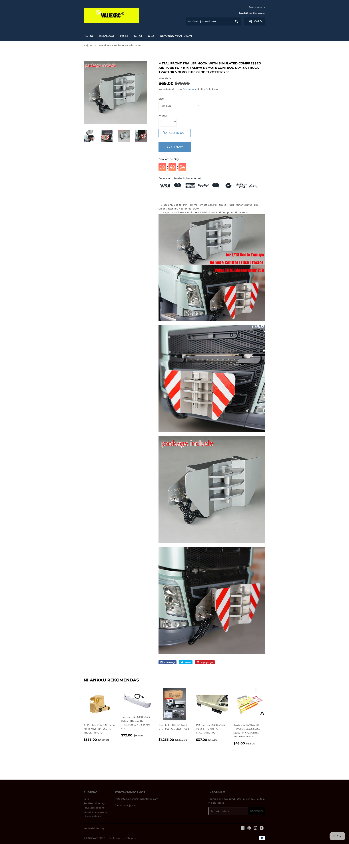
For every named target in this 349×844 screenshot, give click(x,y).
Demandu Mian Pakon (176, 35)
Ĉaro (257, 21)
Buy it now (175, 146)
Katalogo (106, 35)
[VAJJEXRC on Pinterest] (249, 828)
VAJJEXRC (99, 838)
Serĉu (87, 798)
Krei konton (259, 13)
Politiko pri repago (95, 803)
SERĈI (138, 35)
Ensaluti (243, 13)
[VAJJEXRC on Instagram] (255, 828)
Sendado (188, 89)
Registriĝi (256, 811)
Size (161, 98)
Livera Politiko (92, 816)
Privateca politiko (94, 807)
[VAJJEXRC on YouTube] (262, 828)
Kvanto (163, 115)
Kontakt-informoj (94, 828)
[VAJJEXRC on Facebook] (243, 828)
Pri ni (124, 35)
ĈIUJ (151, 35)
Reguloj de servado (95, 812)
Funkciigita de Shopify (122, 838)
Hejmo (88, 35)
